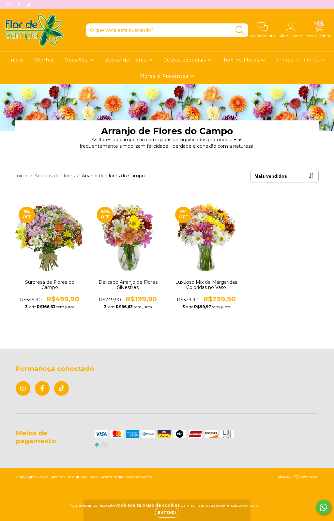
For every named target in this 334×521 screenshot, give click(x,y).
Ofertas (43, 60)
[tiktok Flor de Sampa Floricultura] (29, 4)
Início (16, 60)
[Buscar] (240, 30)
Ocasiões (77, 60)
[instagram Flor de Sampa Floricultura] (10, 4)
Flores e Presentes (165, 76)
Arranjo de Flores (298, 60)
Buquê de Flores (126, 60)
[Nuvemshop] (298, 477)
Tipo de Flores (242, 60)
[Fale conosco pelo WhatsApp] (323, 507)
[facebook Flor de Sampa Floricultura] (19, 4)
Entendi (167, 513)
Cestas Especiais (185, 60)
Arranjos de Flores (55, 176)
